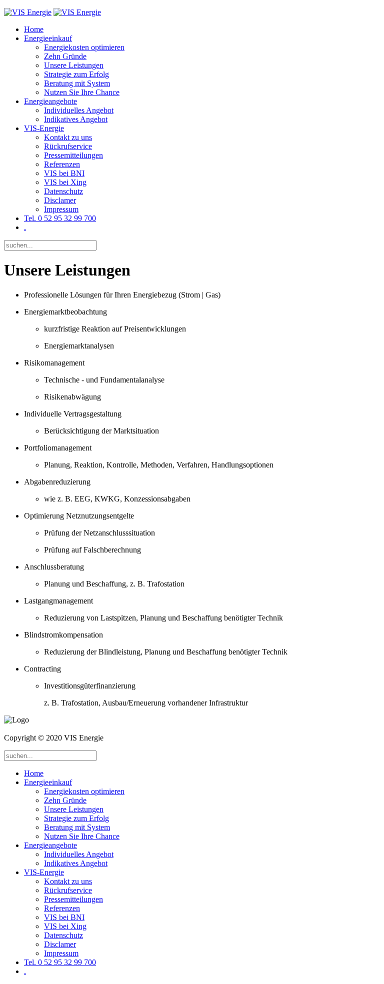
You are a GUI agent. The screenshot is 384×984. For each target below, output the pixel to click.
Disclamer (60, 200)
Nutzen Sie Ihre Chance (82, 92)
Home (34, 29)
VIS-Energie (44, 128)
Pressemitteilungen (73, 155)
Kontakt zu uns (68, 137)
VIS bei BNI (64, 173)
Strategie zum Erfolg (76, 74)
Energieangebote (50, 101)
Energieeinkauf (48, 38)
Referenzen (62, 164)
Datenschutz (63, 191)
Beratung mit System (77, 83)
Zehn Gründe (65, 56)
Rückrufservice (68, 146)
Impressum (61, 209)
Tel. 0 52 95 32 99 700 (60, 218)
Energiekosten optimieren (84, 47)
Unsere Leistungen (74, 65)
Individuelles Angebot (79, 110)
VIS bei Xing (65, 182)
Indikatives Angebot (76, 119)
